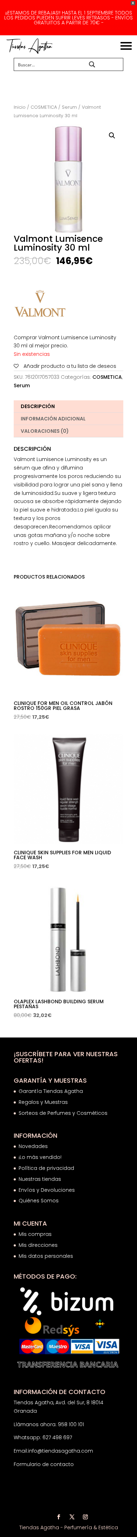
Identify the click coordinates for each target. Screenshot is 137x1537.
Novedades (33, 1146)
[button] (112, 135)
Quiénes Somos (39, 1200)
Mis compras (35, 1234)
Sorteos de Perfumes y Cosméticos (63, 1113)
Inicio (20, 107)
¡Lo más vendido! (40, 1157)
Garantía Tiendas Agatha (51, 1091)
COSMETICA (44, 107)
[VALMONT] (40, 306)
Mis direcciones (38, 1245)
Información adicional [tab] (53, 418)
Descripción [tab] (38, 406)
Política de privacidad (46, 1168)
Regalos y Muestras (43, 1102)
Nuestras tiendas (41, 1179)
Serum (69, 107)
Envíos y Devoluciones (47, 1190)
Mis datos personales (46, 1256)
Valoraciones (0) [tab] (45, 431)
